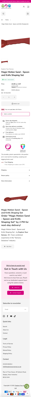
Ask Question (7, 93)
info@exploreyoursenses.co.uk (12, 367)
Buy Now (9, 246)
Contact (5, 333)
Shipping (14, 87)
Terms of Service (8, 344)
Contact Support (17, 293)
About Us (16, 287)
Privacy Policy (7, 347)
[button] (4, 62)
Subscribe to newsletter (12, 303)
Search (5, 326)
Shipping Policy (7, 353)
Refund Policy (7, 350)
